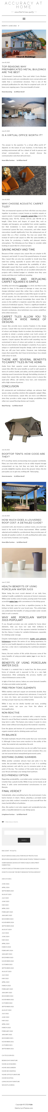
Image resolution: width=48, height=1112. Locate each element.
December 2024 (7, 919)
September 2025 (8, 891)
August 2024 (6, 929)
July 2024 (5, 933)
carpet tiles (23, 286)
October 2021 (7, 1045)
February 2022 (7, 1031)
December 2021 (7, 1038)
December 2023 (7, 957)
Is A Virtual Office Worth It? (22, 135)
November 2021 (8, 1042)
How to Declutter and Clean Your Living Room (20, 868)
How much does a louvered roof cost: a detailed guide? (22, 521)
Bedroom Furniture (10, 1060)
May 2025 (5, 905)
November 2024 (8, 922)
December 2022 (7, 996)
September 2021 (8, 1049)
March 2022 (6, 1027)
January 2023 (7, 992)
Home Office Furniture (8, 160)
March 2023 (6, 985)
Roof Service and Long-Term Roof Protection (20, 856)
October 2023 (7, 964)
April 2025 (5, 908)
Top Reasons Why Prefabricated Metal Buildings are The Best (24, 69)
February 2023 (7, 989)
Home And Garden (9, 1067)
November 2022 (8, 999)
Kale (30, 1104)
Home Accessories (7, 476)
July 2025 (5, 898)
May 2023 (5, 978)
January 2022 (7, 1034)
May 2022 (5, 1020)
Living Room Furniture (8, 814)
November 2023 (8, 961)
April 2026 (5, 887)
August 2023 (6, 971)
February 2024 (7, 950)
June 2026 (5, 884)
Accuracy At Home (24, 5)
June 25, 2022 (6, 131)
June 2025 (5, 901)
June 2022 (5, 1017)
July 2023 (5, 975)
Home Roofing (7, 1078)
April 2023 (5, 982)
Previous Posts (11, 822)
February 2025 (7, 912)
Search (24, 840)
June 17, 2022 (6, 582)
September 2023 (8, 968)
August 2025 (6, 894)
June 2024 (5, 936)
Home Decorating (7, 92)
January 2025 (7, 915)
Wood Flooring (6, 405)
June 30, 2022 (6, 62)
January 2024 (7, 954)
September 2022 (8, 1006)
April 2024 (5, 943)
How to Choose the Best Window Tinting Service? (21, 872)
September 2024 (8, 926)
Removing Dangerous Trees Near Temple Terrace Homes (23, 859)
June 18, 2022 (6, 199)
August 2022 (6, 1010)
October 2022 (7, 1003)
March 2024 (6, 947)
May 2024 (5, 940)
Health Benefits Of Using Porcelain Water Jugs (19, 588)
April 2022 (5, 1024)
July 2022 (5, 1013)
